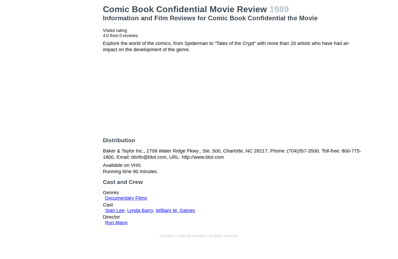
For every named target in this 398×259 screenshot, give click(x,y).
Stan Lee (115, 210)
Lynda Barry (140, 210)
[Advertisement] (69, 85)
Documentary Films (126, 198)
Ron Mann (116, 222)
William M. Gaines (175, 210)
